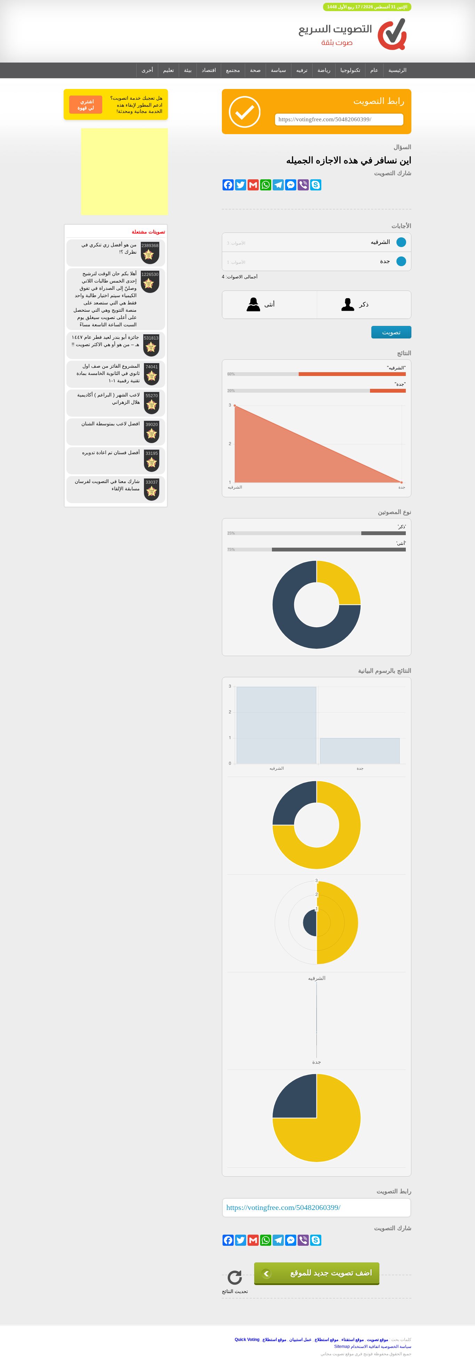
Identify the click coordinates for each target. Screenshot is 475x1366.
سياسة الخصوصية (396, 1346)
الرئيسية (397, 70)
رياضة (323, 70)
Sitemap (342, 1346)
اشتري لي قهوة (86, 105)
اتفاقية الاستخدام (365, 1346)
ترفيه (301, 70)
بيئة (188, 70)
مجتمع (233, 70)
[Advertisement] (124, 171)
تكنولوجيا (350, 70)
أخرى (147, 70)
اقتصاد (209, 70)
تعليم (168, 70)
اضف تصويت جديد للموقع (331, 1272)
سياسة (278, 70)
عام (374, 70)
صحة (255, 70)
